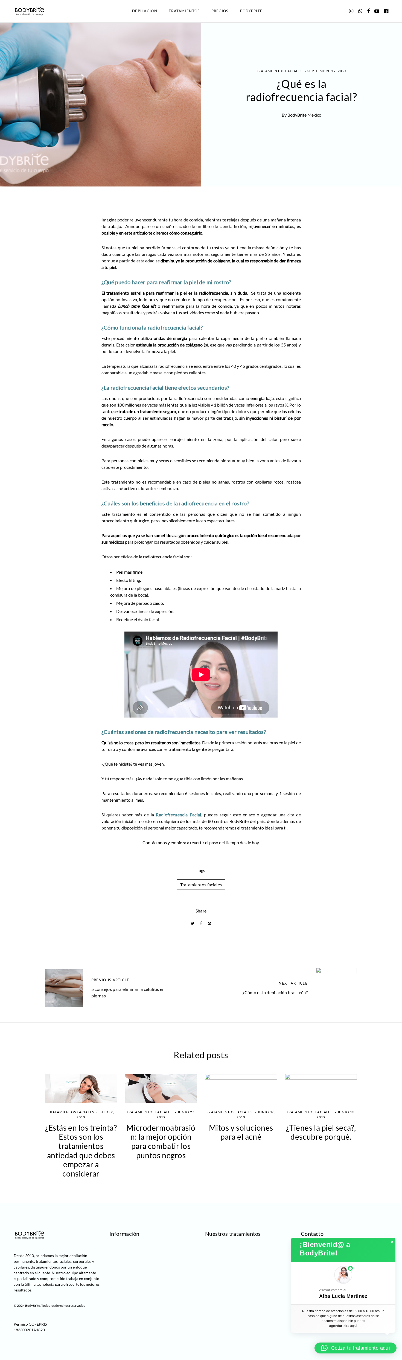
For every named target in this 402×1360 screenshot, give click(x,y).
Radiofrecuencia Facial (178, 814)
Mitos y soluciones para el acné (241, 1132)
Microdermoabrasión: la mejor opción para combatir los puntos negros (161, 1141)
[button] (343, 1283)
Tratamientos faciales (201, 884)
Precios (220, 11)
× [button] (392, 1242)
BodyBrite (251, 11)
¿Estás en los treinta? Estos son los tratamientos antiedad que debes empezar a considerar (81, 1150)
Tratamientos (184, 11)
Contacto (312, 1233)
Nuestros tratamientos (233, 1233)
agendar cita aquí (343, 1326)
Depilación (144, 11)
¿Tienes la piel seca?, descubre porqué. (321, 1132)
